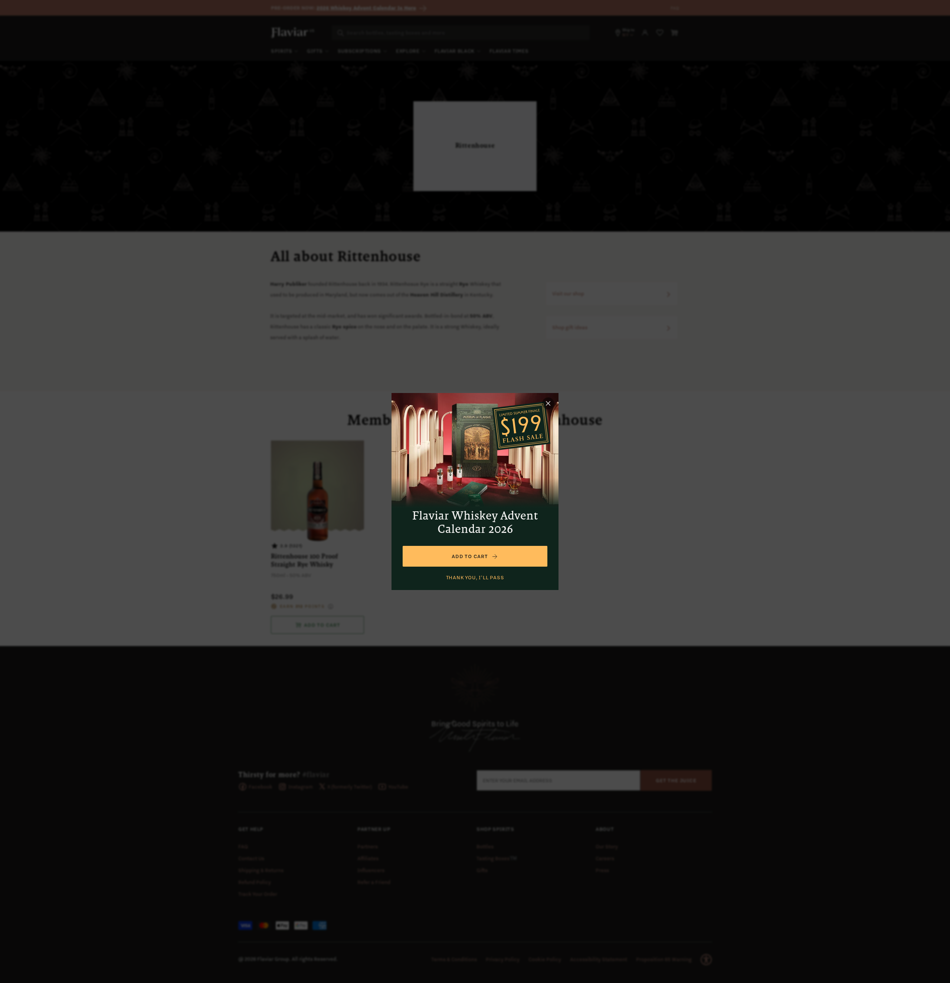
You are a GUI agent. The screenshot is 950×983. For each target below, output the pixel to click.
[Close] (548, 403)
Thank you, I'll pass (475, 577)
